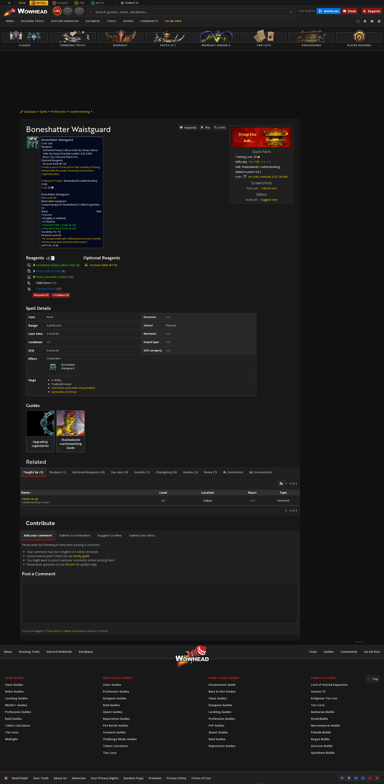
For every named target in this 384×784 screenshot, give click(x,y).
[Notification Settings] (365, 21)
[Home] (26, 11)
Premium (155, 778)
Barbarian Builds (322, 712)
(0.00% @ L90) (68, 225)
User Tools (41, 778)
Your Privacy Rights (105, 778)
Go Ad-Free (173, 21)
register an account (73, 630)
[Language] (379, 21)
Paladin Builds (321, 732)
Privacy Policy (176, 778)
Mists (100, 3)
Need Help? (20, 778)
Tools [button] (111, 21)
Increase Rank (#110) (54, 163)
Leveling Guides (16, 698)
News (10, 21)
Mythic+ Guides (16, 705)
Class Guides (14, 685)
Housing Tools (29, 652)
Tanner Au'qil (29, 499)
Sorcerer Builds (322, 746)
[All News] (9, 3)
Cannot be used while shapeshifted (73, 388)
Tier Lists (12, 732)
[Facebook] (363, 778)
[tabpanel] (160, 496)
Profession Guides (18, 712)
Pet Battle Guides (115, 725)
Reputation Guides (116, 719)
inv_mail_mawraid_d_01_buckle (268, 176)
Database (93, 21)
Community (149, 21)
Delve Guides (14, 691)
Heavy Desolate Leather (66, 153)
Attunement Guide (222, 685)
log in (57, 630)
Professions (58, 111)
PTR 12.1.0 (67, 11)
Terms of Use (201, 778)
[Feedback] (372, 21)
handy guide (81, 556)
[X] (349, 778)
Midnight (11, 739)
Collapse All (62, 295)
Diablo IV (131, 3)
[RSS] (377, 778)
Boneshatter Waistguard (55, 194)
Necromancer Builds (325, 725)
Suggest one (269, 200)
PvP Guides (216, 725)
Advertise (79, 778)
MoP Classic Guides (117, 678)
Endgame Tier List (324, 698)
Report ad (360, 642)
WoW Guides (14, 678)
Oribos (207, 500)
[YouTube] (370, 778)
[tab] (33, 472)
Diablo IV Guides (323, 678)
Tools (313, 652)
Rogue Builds (320, 739)
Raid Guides (13, 719)
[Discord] (342, 778)
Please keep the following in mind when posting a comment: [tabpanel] (68, 587)
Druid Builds (319, 719)
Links (221, 127)
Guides (128, 21)
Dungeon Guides (115, 698)
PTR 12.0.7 (79, 11)
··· (110, 3)
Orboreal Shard (64, 157)
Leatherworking (80, 111)
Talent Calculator (17, 725)
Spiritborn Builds (323, 753)
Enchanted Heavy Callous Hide (60, 150)
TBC (82, 3)
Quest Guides (112, 712)
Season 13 (318, 691)
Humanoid (283, 500)
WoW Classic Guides (224, 678)
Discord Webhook (65, 21)
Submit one (268, 188)
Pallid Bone (43, 283)
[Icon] (33, 143)
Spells (43, 111)
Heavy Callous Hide (48, 271)
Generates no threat (63, 392)
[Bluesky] (356, 778)
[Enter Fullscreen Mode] (358, 21)
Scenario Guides (114, 732)
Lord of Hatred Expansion (329, 685)
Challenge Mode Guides (120, 739)
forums (70, 564)
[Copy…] (281, 483)
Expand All (42, 295)
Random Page (134, 778)
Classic (62, 3)
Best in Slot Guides (222, 691)
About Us (60, 778)
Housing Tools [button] (32, 21)
